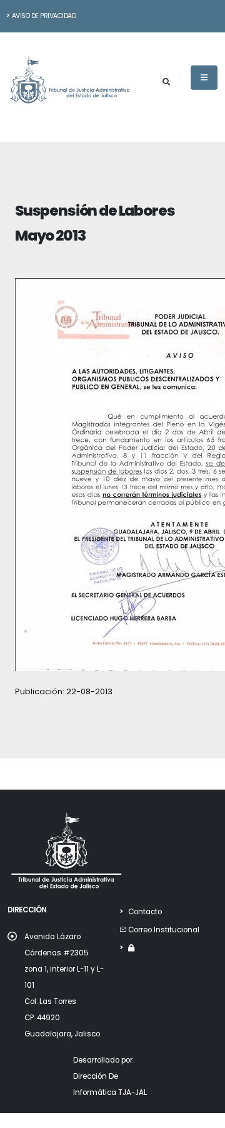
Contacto (145, 912)
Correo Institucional (163, 930)
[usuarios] (131, 948)
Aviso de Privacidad (44, 16)
